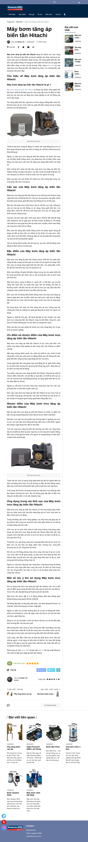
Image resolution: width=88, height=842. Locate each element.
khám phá (50, 65)
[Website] (49, 679)
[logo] (15, 11)
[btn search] (79, 3)
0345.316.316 (31, 830)
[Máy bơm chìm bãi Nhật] (34, 778)
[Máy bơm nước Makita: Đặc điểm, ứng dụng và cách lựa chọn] (69, 38)
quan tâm (25, 650)
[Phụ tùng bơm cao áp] (14, 732)
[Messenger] (4, 828)
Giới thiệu (12, 14)
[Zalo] (4, 816)
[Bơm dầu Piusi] (53, 732)
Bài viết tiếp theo (49, 689)
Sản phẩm (22, 14)
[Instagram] (56, 679)
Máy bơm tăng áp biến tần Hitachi (20, 90)
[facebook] (47, 679)
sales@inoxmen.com (33, 836)
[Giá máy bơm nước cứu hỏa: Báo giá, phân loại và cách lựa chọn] (69, 50)
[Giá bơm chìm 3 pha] (73, 732)
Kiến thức (49, 14)
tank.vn (41, 650)
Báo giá (31, 14)
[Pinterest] (54, 679)
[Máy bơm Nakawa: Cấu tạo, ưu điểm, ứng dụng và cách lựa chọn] (69, 86)
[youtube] (58, 679)
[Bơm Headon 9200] (14, 778)
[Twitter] (52, 679)
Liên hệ (58, 14)
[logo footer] (15, 828)
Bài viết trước (16, 689)
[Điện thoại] (4, 822)
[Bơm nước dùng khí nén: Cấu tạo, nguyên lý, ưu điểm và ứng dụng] (69, 74)
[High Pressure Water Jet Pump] (34, 732)
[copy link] (33, 47)
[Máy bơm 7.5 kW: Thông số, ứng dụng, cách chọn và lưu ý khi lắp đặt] (69, 62)
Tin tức (39, 14)
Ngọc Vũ (20, 42)
